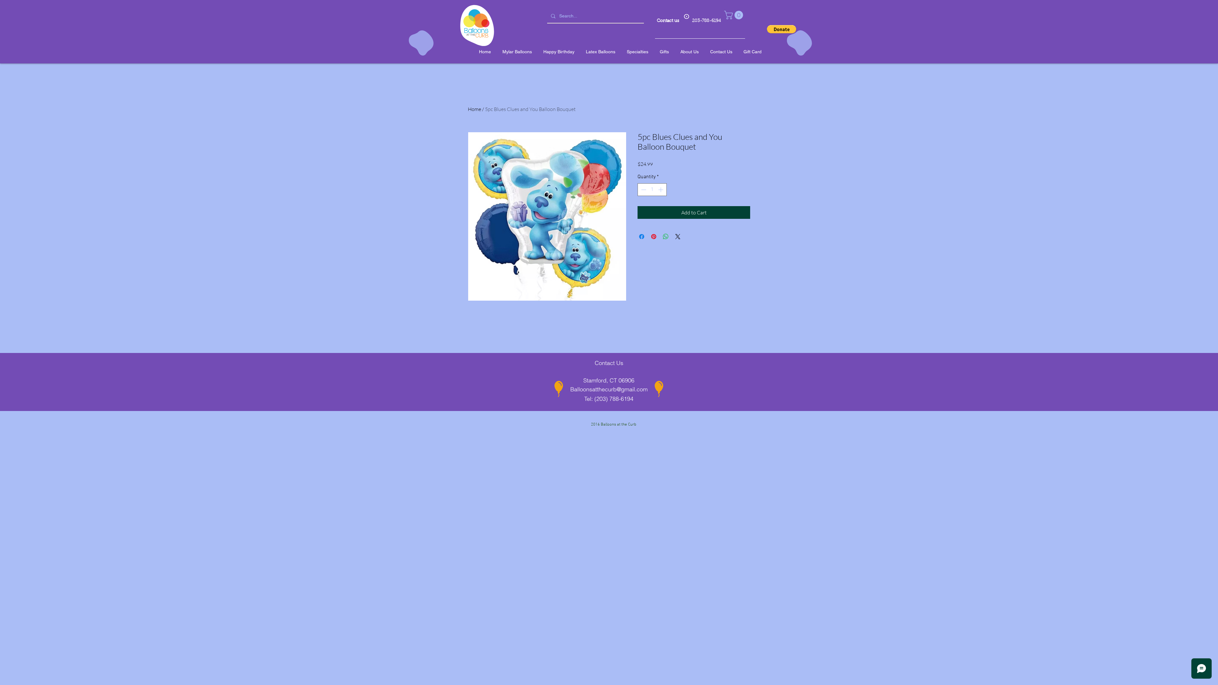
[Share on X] (678, 236)
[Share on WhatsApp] (666, 236)
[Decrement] (642, 190)
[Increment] (661, 190)
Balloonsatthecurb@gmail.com (609, 389)
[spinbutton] (652, 190)
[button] (734, 15)
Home (474, 109)
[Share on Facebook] (641, 236)
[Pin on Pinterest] (654, 236)
